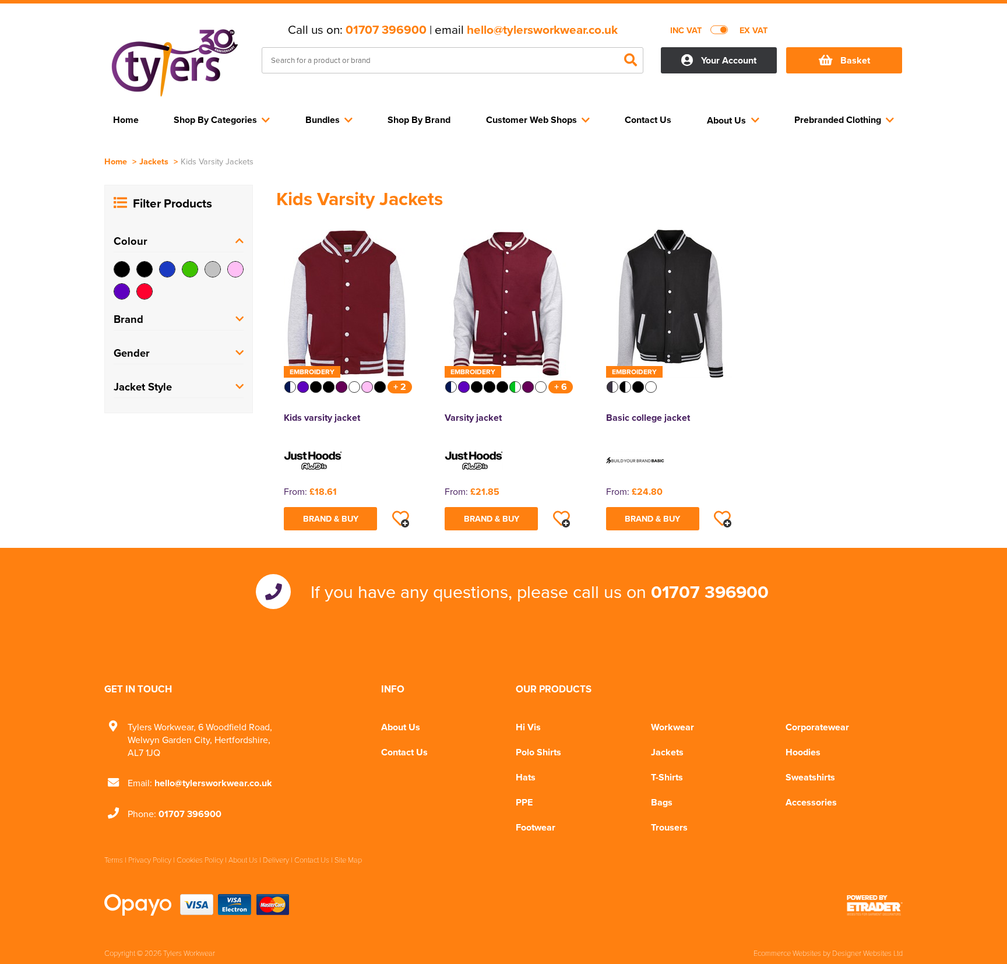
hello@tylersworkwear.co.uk (542, 29)
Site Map (348, 859)
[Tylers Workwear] (174, 62)
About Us (400, 727)
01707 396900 (386, 29)
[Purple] (122, 291)
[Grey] (213, 269)
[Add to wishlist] (400, 518)
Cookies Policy (200, 859)
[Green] (190, 269)
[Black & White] (144, 269)
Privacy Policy (149, 859)
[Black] (122, 269)
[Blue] (167, 269)
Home (115, 161)
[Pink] (235, 269)
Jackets (153, 161)
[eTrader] (875, 905)
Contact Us (404, 752)
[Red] (144, 291)
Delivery (276, 859)
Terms (113, 859)
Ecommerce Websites (787, 953)
